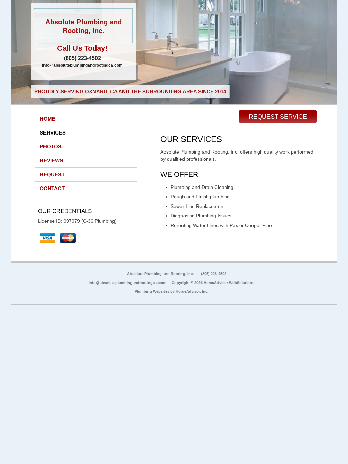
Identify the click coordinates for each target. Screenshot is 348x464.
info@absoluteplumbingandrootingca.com (82, 65)
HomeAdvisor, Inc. (192, 291)
